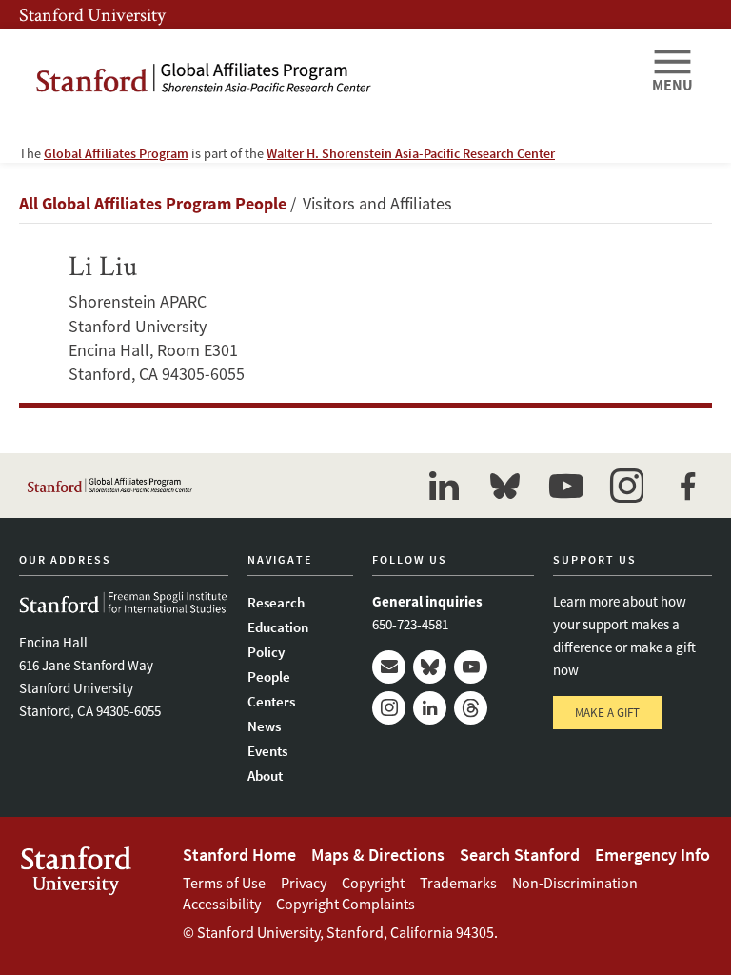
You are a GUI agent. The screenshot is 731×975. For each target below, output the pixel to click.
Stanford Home (239, 855)
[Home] (327, 78)
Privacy (303, 882)
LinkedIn (429, 708)
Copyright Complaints (345, 903)
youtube (565, 485)
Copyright (373, 882)
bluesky (504, 485)
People (268, 676)
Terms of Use (224, 882)
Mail (388, 667)
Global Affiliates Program (116, 153)
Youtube (470, 667)
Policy (266, 652)
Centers (271, 701)
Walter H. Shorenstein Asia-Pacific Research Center (411, 153)
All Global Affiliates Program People (152, 203)
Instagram (388, 708)
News (264, 726)
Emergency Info (652, 855)
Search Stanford (520, 855)
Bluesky (429, 667)
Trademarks (458, 882)
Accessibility (222, 903)
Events (267, 751)
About (265, 775)
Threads (470, 708)
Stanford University (92, 14)
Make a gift (607, 713)
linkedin (443, 485)
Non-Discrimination (575, 882)
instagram (626, 485)
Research (276, 602)
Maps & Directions (378, 855)
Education (277, 627)
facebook (687, 485)
